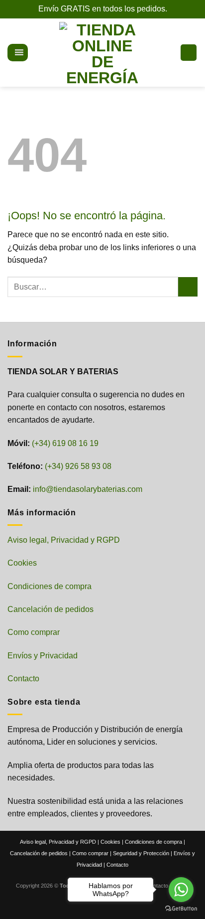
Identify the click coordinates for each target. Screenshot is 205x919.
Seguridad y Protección (141, 853)
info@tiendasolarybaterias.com (87, 489)
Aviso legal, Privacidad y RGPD (63, 540)
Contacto (23, 678)
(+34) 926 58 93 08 (78, 466)
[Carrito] (189, 52)
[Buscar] (35, 52)
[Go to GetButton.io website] (181, 909)
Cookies (22, 563)
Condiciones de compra (49, 586)
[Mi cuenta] (168, 53)
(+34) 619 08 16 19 (65, 443)
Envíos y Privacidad (42, 655)
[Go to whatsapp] (181, 889)
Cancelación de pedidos (50, 609)
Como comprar (33, 632)
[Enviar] (188, 287)
